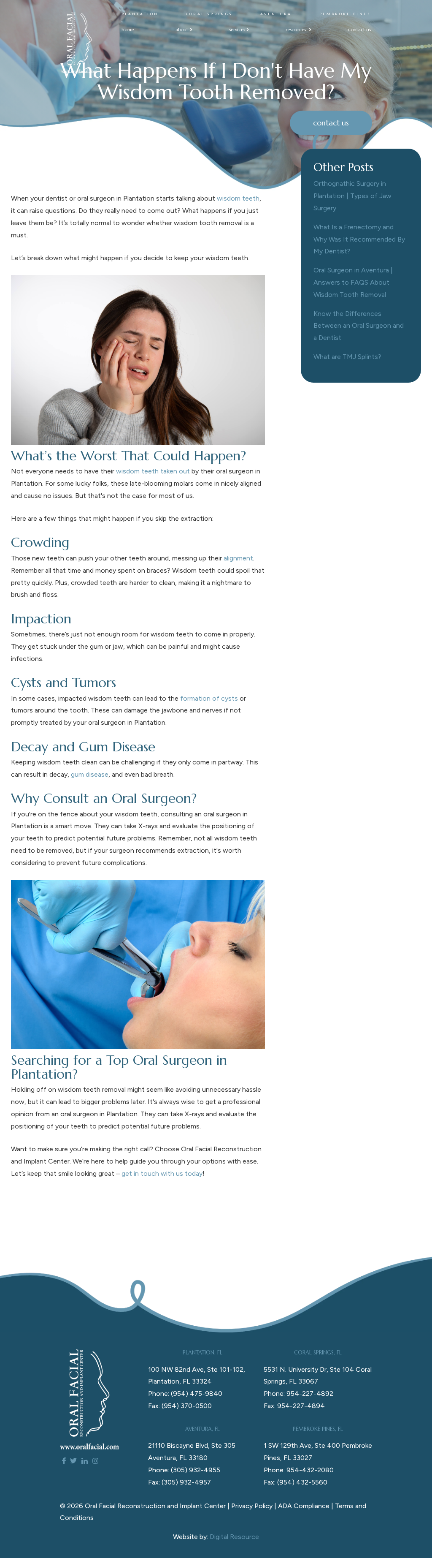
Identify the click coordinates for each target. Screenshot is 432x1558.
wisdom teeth (238, 198)
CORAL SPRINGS (209, 14)
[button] (181, 29)
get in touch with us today (162, 1173)
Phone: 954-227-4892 (298, 1393)
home (128, 30)
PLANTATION (140, 14)
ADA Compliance (303, 1506)
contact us (359, 30)
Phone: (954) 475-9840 (185, 1393)
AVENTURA (276, 14)
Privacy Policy (252, 1506)
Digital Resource (234, 1537)
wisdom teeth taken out (153, 471)
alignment (238, 558)
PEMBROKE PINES (345, 14)
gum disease (89, 774)
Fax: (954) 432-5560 (295, 1482)
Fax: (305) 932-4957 (179, 1482)
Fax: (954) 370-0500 (180, 1406)
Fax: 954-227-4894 (294, 1406)
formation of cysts (209, 698)
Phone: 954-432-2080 (299, 1470)
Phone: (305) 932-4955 (184, 1470)
